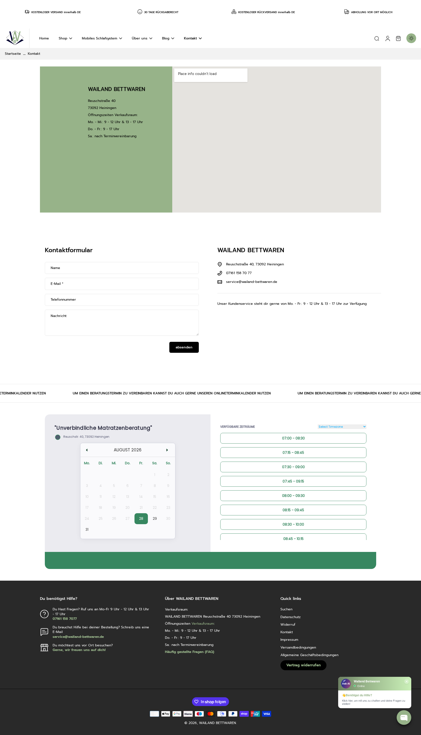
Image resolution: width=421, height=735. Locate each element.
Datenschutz (290, 617)
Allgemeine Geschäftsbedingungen (309, 655)
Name (55, 268)
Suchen (286, 609)
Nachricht (59, 316)
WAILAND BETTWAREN (217, 723)
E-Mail (57, 284)
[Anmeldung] (387, 38)
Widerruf (287, 624)
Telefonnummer (63, 300)
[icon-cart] (398, 38)
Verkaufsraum (126, 114)
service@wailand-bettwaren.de (251, 281)
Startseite (13, 53)
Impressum (289, 639)
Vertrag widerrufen (303, 665)
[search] (376, 38)
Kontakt (286, 632)
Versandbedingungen (298, 647)
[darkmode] (411, 38)
